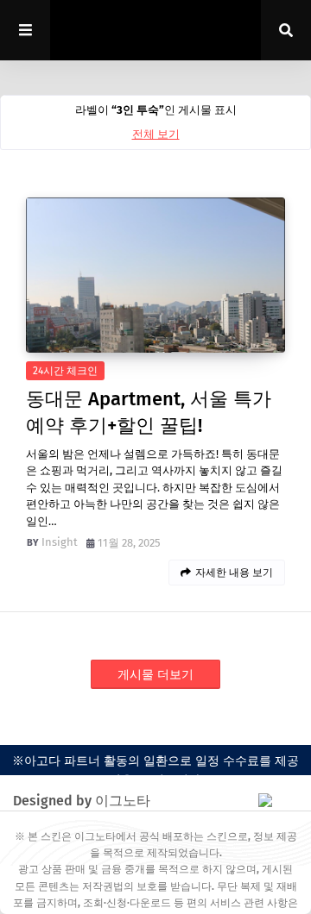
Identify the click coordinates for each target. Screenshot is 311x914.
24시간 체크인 (65, 371)
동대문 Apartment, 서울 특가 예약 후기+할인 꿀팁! (148, 412)
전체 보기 (156, 134)
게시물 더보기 (155, 674)
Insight (59, 541)
